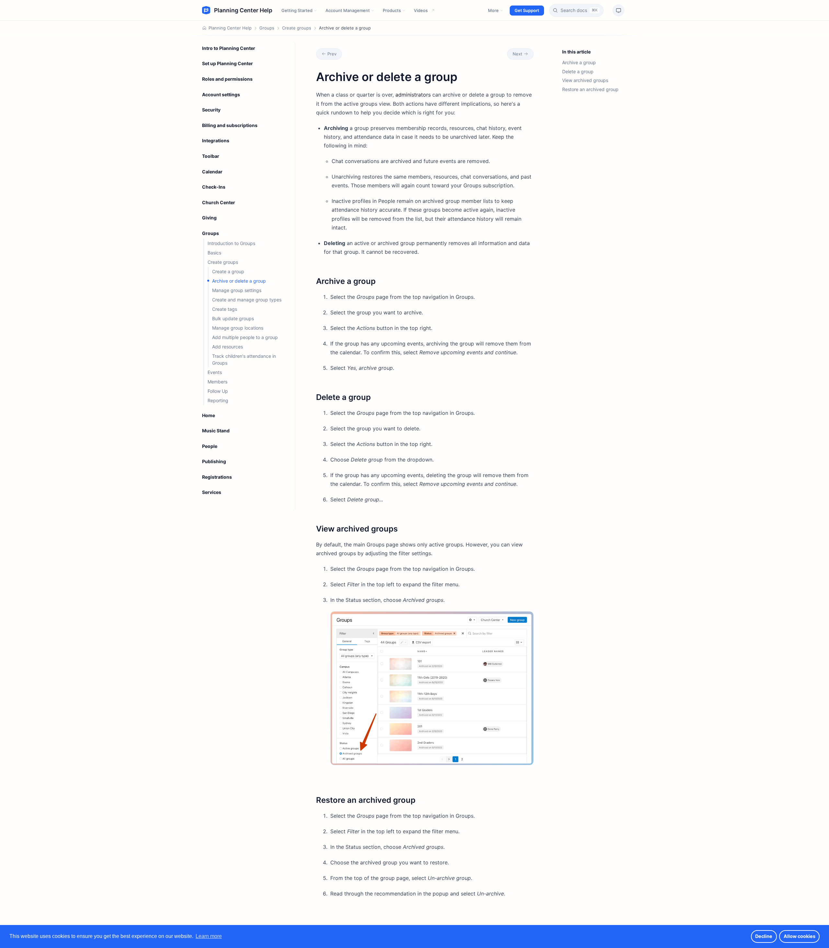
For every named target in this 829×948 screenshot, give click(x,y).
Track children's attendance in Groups (244, 359)
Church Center (218, 202)
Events (215, 372)
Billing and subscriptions (229, 125)
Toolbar (210, 156)
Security (211, 109)
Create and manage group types (246, 299)
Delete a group (578, 71)
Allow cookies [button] (799, 936)
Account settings (221, 94)
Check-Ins (213, 187)
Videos (421, 10)
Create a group (228, 271)
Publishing (214, 461)
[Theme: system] (618, 10)
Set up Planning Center (227, 63)
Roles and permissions (227, 79)
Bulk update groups (233, 318)
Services (211, 492)
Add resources (227, 346)
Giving (209, 217)
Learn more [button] (209, 936)
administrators (413, 94)
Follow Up (218, 391)
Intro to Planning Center (228, 48)
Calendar (212, 171)
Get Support (527, 10)
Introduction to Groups (231, 243)
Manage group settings (236, 290)
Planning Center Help (230, 27)
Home (208, 415)
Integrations (215, 140)
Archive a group (579, 62)
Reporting (218, 400)
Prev (331, 53)
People (209, 446)
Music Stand (216, 430)
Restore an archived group (590, 89)
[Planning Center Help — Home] (237, 10)
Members (217, 381)
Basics (214, 252)
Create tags (224, 309)
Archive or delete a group (239, 281)
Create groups (296, 27)
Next (517, 53)
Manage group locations (237, 328)
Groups (266, 27)
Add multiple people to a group (245, 337)
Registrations (217, 477)
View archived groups (585, 80)
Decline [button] (763, 936)
